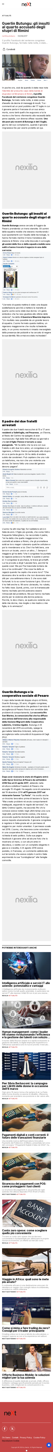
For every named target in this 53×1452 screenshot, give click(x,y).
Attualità (6, 16)
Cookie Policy (39, 1437)
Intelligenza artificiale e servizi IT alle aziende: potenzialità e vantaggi (26, 984)
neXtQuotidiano (8, 36)
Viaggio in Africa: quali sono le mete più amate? (25, 1280)
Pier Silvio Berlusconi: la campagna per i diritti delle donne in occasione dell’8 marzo (25, 1086)
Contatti (15, 1437)
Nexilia (5, 996)
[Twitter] (11, 1427)
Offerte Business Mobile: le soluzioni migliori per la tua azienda (26, 1376)
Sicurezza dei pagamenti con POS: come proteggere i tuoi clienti (24, 1185)
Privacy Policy (26, 1437)
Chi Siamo (6, 1437)
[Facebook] (3, 1427)
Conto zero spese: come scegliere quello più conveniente (24, 1231)
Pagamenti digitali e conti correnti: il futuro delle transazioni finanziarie (25, 1136)
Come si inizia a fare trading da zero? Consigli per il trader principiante (26, 1329)
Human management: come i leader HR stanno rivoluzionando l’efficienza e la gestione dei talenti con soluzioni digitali (26, 1035)
